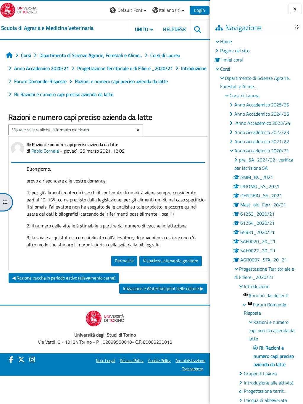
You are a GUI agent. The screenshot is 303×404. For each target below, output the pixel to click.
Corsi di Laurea (245, 95)
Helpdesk (174, 29)
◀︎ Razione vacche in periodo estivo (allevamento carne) (63, 277)
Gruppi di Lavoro (260, 373)
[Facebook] (11, 360)
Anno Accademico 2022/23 (261, 132)
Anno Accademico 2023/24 (262, 123)
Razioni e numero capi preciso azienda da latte (271, 330)
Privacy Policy (132, 360)
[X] (21, 360)
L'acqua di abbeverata (265, 400)
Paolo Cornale (45, 150)
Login (199, 10)
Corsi (225, 68)
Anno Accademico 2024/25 (261, 113)
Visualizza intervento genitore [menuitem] (170, 260)
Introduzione (256, 286)
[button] (129, 10)
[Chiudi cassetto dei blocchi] (295, 9)
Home (226, 41)
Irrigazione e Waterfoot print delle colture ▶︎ (163, 288)
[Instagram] (32, 360)
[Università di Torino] (18, 9)
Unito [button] (142, 29)
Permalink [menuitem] (124, 260)
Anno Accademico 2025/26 (261, 104)
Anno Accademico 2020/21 (261, 150)
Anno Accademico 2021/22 (261, 141)
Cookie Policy (159, 360)
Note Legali (105, 360)
